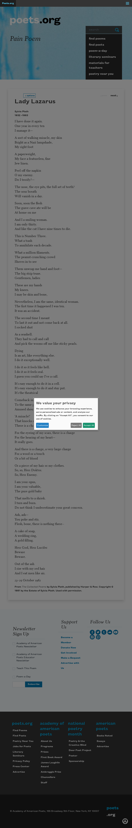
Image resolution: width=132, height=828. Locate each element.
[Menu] (127, 3)
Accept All (89, 425)
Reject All (76, 425)
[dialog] (66, 414)
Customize (42, 425)
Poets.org (8, 3)
